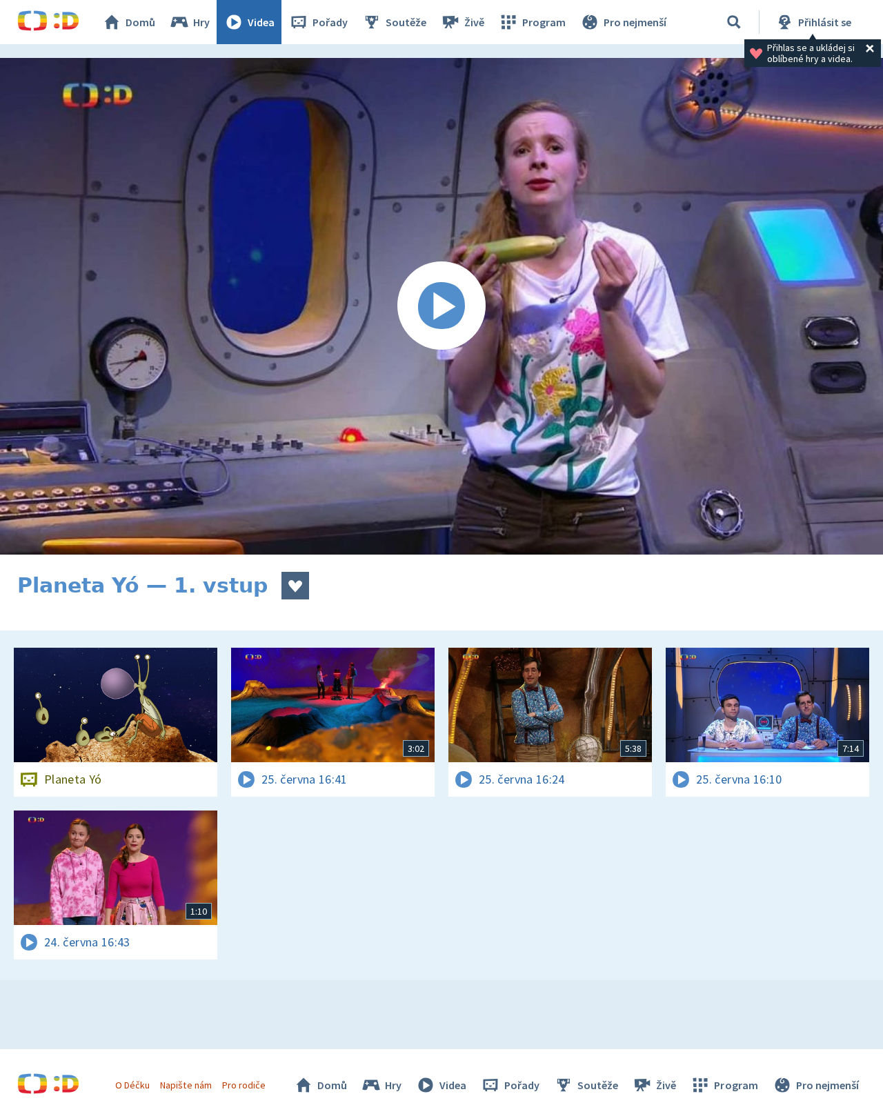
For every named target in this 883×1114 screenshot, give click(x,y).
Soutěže (406, 22)
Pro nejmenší (635, 22)
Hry (201, 22)
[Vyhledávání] (734, 22)
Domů (140, 22)
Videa (261, 22)
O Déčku (132, 1085)
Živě (474, 22)
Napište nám (185, 1085)
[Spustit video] (441, 306)
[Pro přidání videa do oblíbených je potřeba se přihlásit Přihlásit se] (295, 585)
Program (544, 22)
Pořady (330, 22)
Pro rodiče (244, 1085)
